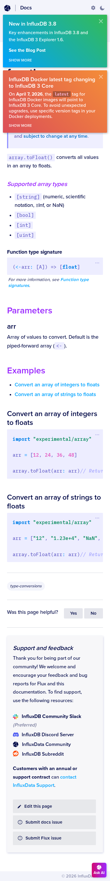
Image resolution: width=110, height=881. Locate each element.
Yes (73, 613)
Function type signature (34, 252)
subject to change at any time (55, 136)
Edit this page (38, 806)
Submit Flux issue (43, 838)
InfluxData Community (46, 744)
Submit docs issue (44, 822)
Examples (26, 370)
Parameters (29, 310)
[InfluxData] (7, 8)
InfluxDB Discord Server (48, 735)
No (94, 613)
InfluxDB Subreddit (43, 754)
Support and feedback (43, 648)
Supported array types (37, 184)
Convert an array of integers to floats (57, 385)
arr (11, 326)
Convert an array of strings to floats (55, 394)
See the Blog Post (27, 50)
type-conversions (26, 586)
